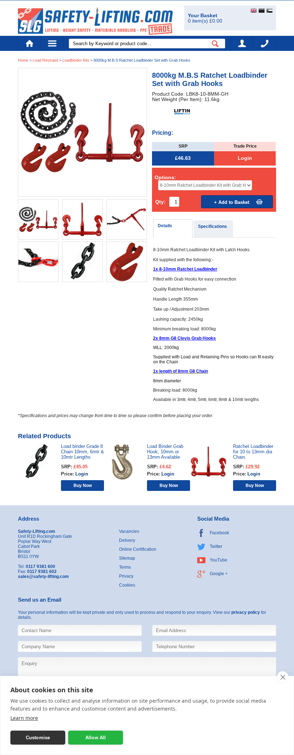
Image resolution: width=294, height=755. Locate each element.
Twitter (216, 546)
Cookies (127, 585)
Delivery (127, 540)
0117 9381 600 (264, 43)
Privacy (126, 576)
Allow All (95, 737)
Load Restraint (45, 60)
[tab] (173, 228)
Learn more (24, 718)
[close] (283, 677)
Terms (125, 567)
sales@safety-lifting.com (43, 576)
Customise (38, 737)
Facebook (219, 532)
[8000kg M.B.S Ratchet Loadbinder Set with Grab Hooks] (82, 132)
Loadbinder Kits (75, 60)
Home (29, 43)
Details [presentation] (165, 225)
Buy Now (83, 485)
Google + (219, 573)
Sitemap (127, 558)
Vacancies (129, 531)
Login (245, 158)
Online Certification (137, 549)
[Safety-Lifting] (95, 21)
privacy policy (245, 612)
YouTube (218, 560)
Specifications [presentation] (212, 226)
